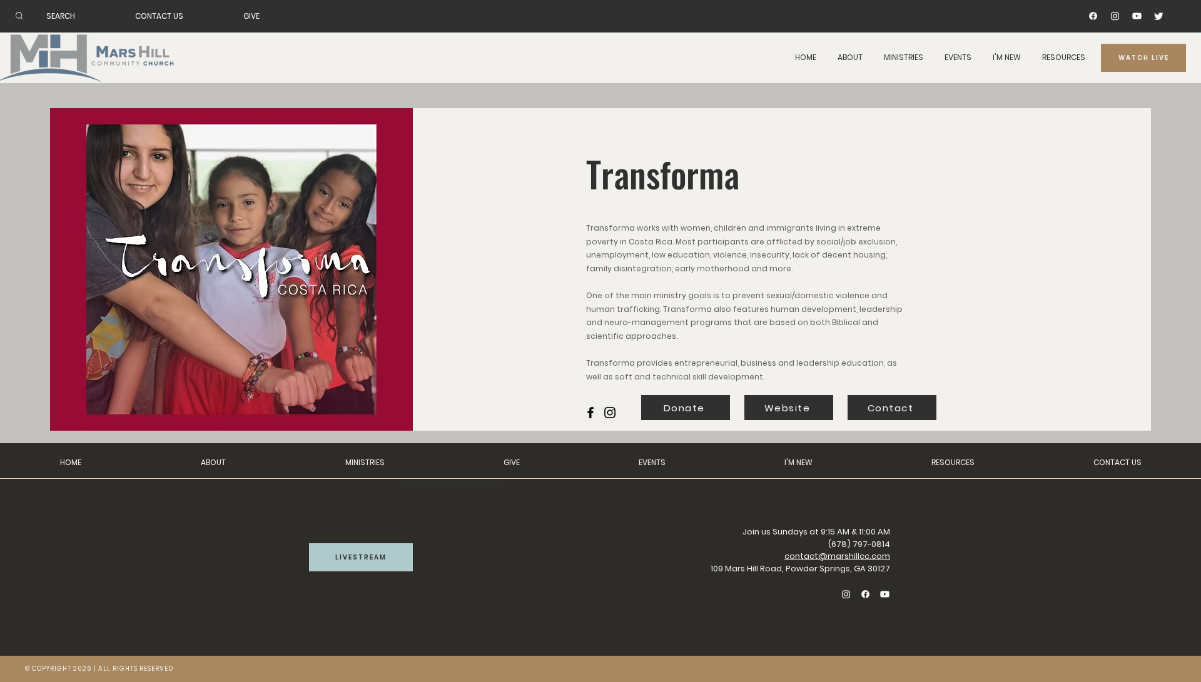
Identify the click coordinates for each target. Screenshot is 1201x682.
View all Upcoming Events (452, 482)
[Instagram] (1115, 16)
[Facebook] (1093, 16)
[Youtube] (1137, 16)
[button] (850, 57)
